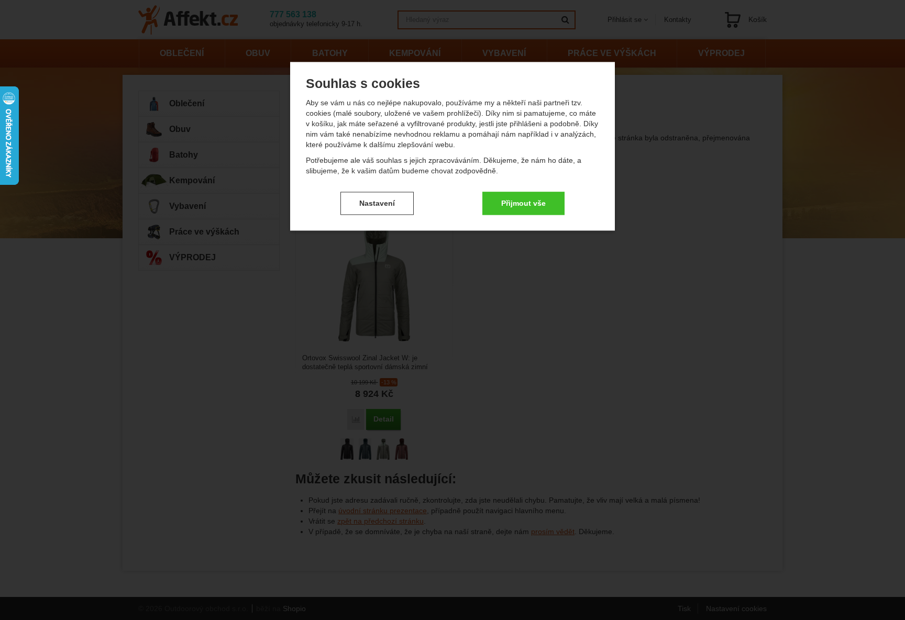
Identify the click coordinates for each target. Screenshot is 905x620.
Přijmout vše (523, 203)
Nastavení (377, 203)
